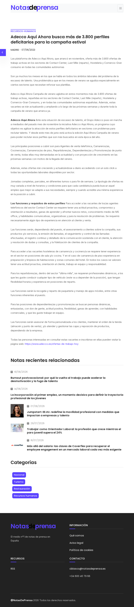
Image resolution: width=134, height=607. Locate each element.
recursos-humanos (23, 31)
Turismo (19, 481)
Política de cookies (81, 550)
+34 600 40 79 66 (79, 576)
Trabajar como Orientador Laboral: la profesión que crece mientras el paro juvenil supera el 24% (74, 430)
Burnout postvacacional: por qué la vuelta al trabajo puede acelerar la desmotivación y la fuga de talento (58, 379)
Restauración (22, 488)
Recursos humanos (25, 495)
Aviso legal (76, 543)
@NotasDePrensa (22, 600)
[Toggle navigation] (120, 8)
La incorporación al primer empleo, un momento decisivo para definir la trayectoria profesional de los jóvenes (67, 396)
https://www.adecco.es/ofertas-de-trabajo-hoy (51, 343)
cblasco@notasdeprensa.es (87, 568)
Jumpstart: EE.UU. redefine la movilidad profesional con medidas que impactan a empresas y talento (73, 413)
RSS (13, 568)
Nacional (19, 474)
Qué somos (76, 535)
